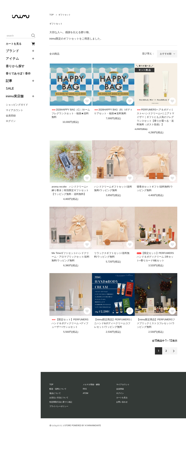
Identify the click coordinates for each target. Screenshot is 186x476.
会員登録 (11, 115)
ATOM (85, 393)
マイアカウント (14, 110)
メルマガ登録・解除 (91, 384)
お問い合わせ (122, 402)
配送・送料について (57, 389)
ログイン (11, 121)
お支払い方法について (58, 397)
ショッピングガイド (17, 104)
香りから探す (15, 66)
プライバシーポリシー (58, 406)
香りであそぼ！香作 (18, 73)
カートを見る (14, 43)
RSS (85, 389)
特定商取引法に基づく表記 (60, 402)
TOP (51, 15)
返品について (55, 393)
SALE (10, 88)
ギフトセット (64, 15)
